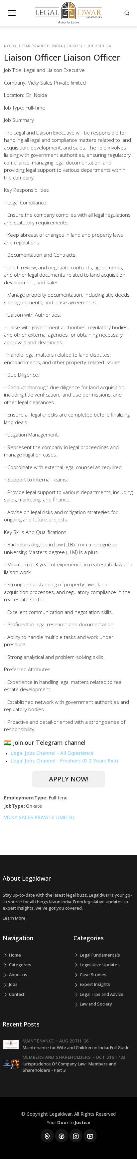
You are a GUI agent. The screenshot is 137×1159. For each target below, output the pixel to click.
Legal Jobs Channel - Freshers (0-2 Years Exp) (64, 760)
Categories (19, 965)
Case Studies (92, 975)
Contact (16, 994)
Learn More (14, 918)
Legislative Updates (99, 965)
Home (14, 955)
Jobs (13, 984)
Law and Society (95, 1004)
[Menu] (12, 13)
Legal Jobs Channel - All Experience (52, 752)
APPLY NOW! (68, 778)
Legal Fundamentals (99, 955)
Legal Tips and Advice (101, 994)
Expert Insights (94, 984)
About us (17, 975)
